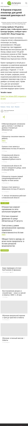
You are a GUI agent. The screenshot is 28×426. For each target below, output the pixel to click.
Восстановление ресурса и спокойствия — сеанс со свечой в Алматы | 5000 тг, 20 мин (13, 293)
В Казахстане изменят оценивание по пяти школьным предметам (11, 209)
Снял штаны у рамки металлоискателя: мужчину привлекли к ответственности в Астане (13, 229)
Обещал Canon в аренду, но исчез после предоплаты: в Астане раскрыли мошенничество (13, 242)
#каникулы (3, 107)
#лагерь (8, 107)
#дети (12, 107)
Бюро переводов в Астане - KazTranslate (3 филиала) (12, 269)
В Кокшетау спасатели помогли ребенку (13, 137)
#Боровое (17, 107)
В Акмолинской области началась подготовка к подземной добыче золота (11, 157)
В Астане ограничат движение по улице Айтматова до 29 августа (12, 218)
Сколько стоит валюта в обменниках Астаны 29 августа (13, 188)
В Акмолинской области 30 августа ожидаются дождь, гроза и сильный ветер (14, 168)
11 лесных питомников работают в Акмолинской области (14, 197)
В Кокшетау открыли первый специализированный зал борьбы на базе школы (12, 178)
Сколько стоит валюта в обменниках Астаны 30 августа (13, 148)
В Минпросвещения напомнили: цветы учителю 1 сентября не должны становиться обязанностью (13, 127)
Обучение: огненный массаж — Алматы (13, 339)
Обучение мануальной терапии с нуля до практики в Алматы (13, 317)
